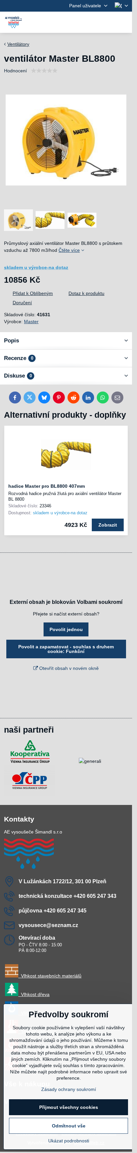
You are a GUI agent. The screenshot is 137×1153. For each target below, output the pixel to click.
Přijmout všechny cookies (68, 1107)
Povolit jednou (66, 629)
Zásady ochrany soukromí (68, 1089)
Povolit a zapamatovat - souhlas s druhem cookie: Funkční (66, 649)
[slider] (44, 70)
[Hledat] (92, 22)
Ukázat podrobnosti (68, 1140)
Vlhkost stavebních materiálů (49, 975)
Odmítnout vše (68, 1125)
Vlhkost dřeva (34, 994)
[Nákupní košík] (108, 22)
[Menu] (124, 22)
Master (31, 321)
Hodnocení (15, 70)
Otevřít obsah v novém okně (68, 668)
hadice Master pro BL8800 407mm (46, 486)
